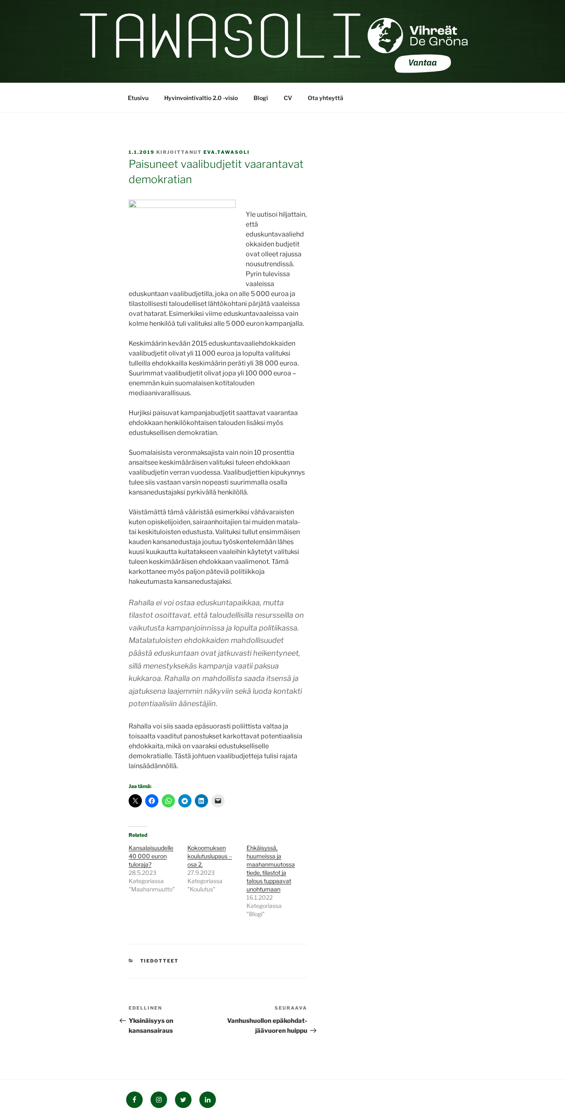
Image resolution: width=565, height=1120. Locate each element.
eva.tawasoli (226, 152)
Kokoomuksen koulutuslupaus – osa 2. (209, 856)
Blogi (261, 97)
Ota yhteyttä (325, 97)
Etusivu (138, 97)
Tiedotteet (159, 961)
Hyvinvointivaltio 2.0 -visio (201, 97)
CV (288, 97)
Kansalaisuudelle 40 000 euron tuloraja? (151, 856)
